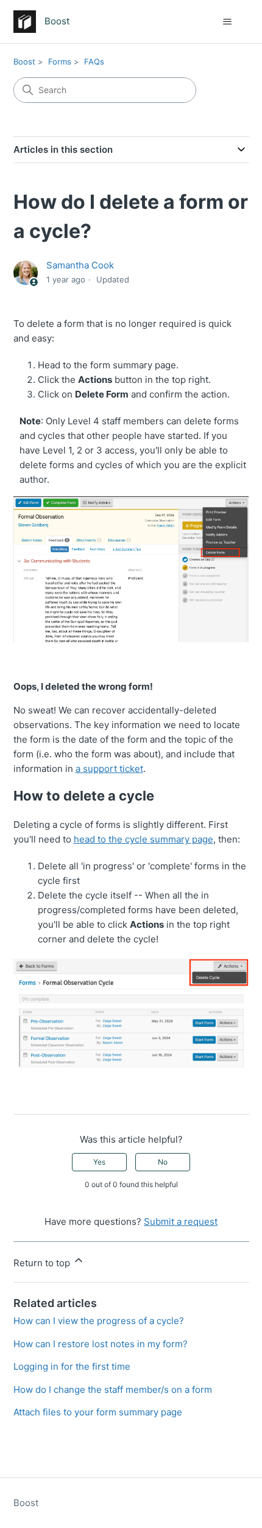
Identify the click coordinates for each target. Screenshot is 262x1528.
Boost (24, 61)
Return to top (43, 1263)
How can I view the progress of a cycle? (98, 1320)
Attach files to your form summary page (97, 1412)
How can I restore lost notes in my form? (100, 1344)
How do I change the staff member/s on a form (112, 1389)
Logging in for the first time (71, 1366)
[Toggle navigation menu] (227, 22)
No (163, 1161)
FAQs (94, 61)
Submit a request (181, 1221)
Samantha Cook (80, 265)
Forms (59, 61)
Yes (99, 1161)
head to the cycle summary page (143, 839)
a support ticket (109, 768)
